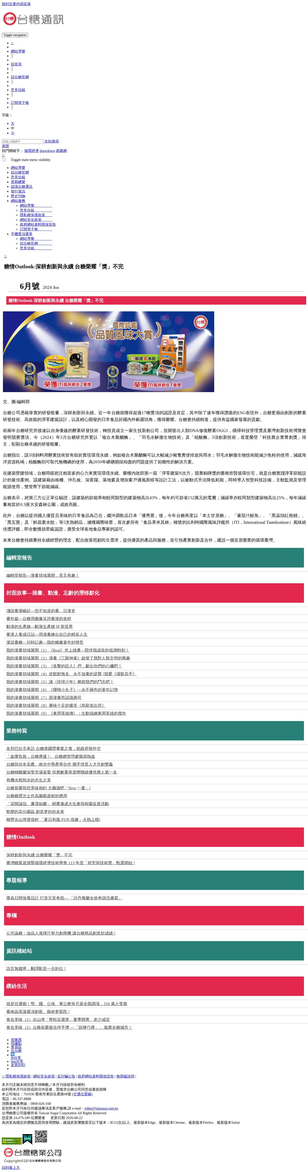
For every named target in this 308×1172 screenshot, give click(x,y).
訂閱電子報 (20, 103)
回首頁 (16, 64)
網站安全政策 (36, 220)
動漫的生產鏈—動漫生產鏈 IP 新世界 (39, 626)
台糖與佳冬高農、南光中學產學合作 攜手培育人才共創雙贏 (59, 764)
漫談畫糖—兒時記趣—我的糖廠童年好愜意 (44, 642)
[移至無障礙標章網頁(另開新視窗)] (12, 1143)
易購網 (61, 151)
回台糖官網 (20, 77)
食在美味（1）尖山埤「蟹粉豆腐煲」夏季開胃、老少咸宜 (58, 1019)
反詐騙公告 (66, 1076)
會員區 (16, 1047)
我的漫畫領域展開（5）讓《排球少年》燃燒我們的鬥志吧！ (60, 682)
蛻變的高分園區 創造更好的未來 (35, 811)
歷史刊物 (18, 196)
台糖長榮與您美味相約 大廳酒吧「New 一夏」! (48, 788)
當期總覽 (18, 182)
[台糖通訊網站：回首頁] (33, 23)
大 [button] (12, 123)
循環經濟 (31, 151)
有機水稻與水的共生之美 (28, 780)
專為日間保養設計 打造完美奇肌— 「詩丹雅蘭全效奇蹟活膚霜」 (64, 898)
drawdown (47, 151)
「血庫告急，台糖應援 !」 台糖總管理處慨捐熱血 (50, 756)
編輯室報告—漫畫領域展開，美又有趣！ (42, 575)
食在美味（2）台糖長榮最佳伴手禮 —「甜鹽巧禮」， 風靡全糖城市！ (69, 1027)
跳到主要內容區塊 (16, 4)
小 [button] (12, 133)
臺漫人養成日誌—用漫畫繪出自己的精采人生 (46, 634)
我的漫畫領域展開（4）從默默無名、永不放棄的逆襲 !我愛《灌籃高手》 (71, 674)
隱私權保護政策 (36, 215)
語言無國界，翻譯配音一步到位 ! (36, 968)
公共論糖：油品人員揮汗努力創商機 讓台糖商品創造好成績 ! (60, 933)
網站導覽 (18, 51)
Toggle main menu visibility (29, 160)
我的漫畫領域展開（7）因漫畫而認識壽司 (43, 697)
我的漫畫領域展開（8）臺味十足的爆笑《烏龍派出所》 (56, 705)
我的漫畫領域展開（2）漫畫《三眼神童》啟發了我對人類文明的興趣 (68, 658)
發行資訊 (18, 191)
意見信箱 (18, 90)
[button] (11, 1168)
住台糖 (16, 1051)
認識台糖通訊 (21, 186)
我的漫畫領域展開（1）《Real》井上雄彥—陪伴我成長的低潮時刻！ (67, 650)
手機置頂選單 (21, 234)
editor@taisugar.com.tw (101, 1108)
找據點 (16, 1043)
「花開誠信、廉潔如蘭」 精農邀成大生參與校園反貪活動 (57, 804)
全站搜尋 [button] (51, 141)
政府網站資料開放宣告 (38, 224)
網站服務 (18, 201)
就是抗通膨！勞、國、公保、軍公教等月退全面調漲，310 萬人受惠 (66, 1004)
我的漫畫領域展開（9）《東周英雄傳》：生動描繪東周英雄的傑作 (66, 713)
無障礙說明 (125, 1076)
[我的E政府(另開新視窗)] (28, 1143)
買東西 (16, 1040)
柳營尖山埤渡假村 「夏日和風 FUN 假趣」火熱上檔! (53, 819)
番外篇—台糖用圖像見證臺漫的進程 (38, 618)
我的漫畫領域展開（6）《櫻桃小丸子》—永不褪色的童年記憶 (62, 689)
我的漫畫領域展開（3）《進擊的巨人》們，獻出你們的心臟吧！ (64, 666)
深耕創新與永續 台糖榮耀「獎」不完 (39, 855)
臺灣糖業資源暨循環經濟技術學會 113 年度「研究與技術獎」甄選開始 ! (70, 863)
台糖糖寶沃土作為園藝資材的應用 (36, 796)
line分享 (17, 1061)
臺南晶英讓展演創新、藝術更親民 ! (38, 1011)
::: (12, 43)
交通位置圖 (82, 1094)
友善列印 (18, 1065)
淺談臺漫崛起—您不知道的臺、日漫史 (40, 611)
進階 (5, 146)
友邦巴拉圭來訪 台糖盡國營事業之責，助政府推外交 (53, 748)
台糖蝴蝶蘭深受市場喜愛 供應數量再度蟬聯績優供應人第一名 (61, 772)
